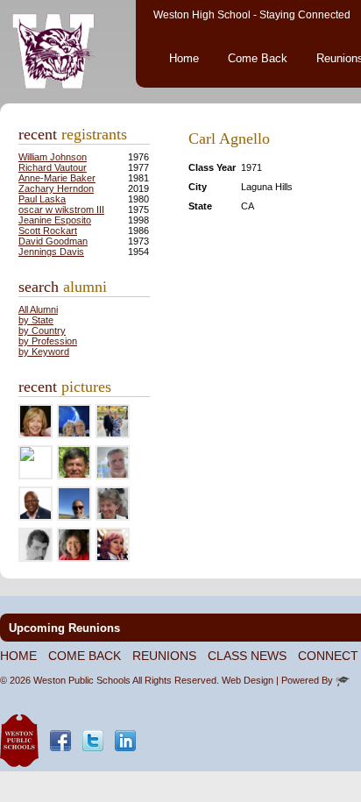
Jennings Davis (51, 251)
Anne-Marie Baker (57, 178)
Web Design (247, 680)
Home (184, 58)
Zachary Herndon (56, 188)
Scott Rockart (47, 230)
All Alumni (38, 309)
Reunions (164, 656)
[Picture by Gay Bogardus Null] (27, 457)
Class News (247, 656)
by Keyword (43, 351)
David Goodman (53, 241)
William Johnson (52, 157)
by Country (42, 330)
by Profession (47, 341)
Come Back (257, 58)
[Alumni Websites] (343, 680)
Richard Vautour (52, 167)
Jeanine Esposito (54, 220)
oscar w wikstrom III (61, 209)
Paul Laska (42, 199)
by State (35, 320)
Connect (328, 656)
